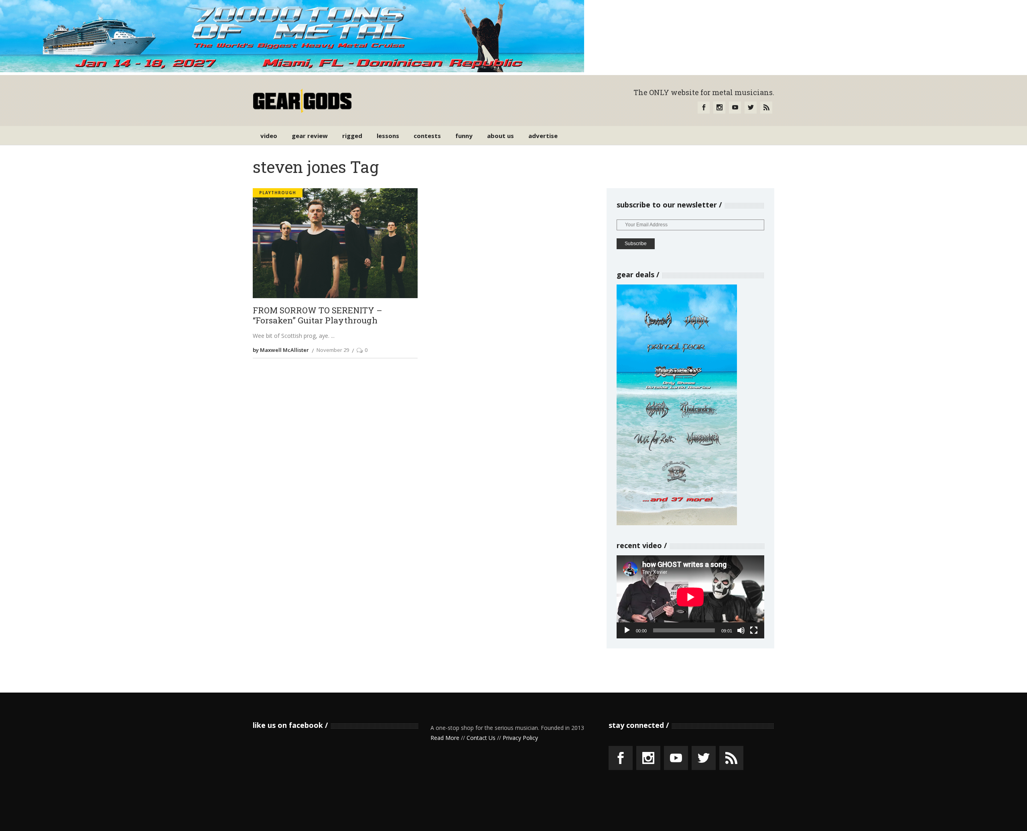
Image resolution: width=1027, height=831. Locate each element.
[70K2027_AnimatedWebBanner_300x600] (677, 523)
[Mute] (741, 630)
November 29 (333, 350)
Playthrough (277, 192)
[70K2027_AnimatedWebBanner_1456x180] (292, 70)
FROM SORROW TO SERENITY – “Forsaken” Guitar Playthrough (317, 315)
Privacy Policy (520, 738)
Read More (444, 738)
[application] (690, 596)
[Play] (627, 630)
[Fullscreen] (754, 630)
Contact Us (481, 738)
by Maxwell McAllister (281, 350)
